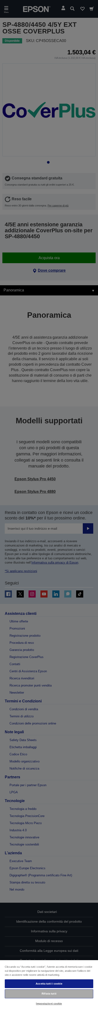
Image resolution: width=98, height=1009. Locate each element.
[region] (49, 984)
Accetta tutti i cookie (49, 983)
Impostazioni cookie (49, 1003)
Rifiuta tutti (49, 993)
